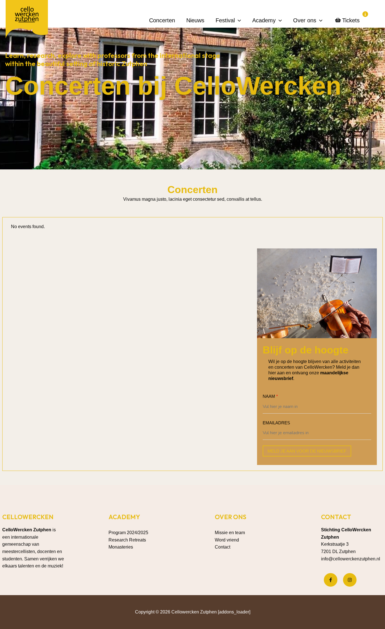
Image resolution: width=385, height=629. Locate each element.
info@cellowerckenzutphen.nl (350, 558)
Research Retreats (127, 540)
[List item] (330, 580)
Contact (222, 547)
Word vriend (227, 540)
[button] (238, 20)
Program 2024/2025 (128, 532)
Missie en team (230, 532)
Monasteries (121, 547)
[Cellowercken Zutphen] (27, 20)
